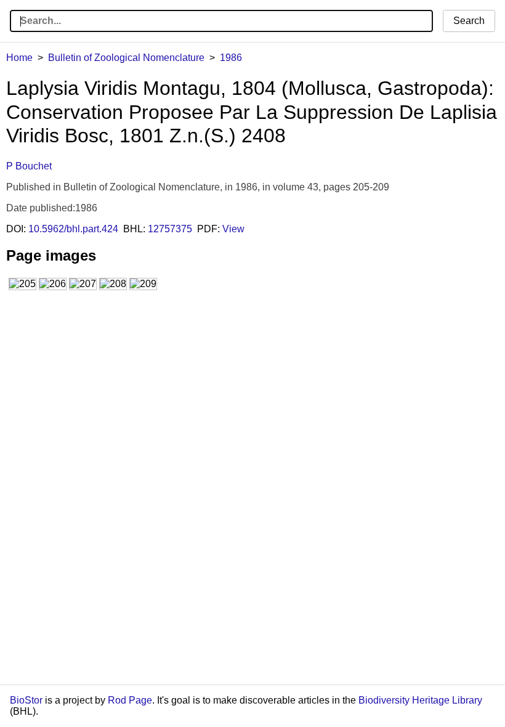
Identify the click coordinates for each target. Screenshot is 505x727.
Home (19, 57)
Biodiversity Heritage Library (420, 700)
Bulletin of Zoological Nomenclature (126, 57)
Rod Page (130, 700)
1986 (231, 57)
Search (469, 20)
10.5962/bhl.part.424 (73, 229)
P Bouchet (29, 166)
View (233, 229)
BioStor (26, 700)
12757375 (170, 229)
